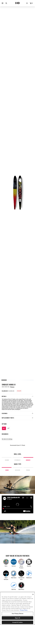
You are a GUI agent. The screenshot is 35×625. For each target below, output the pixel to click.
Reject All (17, 618)
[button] (31, 3)
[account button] (27, 3)
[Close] (33, 594)
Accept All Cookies (17, 622)
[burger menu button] (3, 3)
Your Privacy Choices (17, 613)
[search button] (6, 3)
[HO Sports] (17, 3)
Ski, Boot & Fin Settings (7, 439)
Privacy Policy (23, 610)
